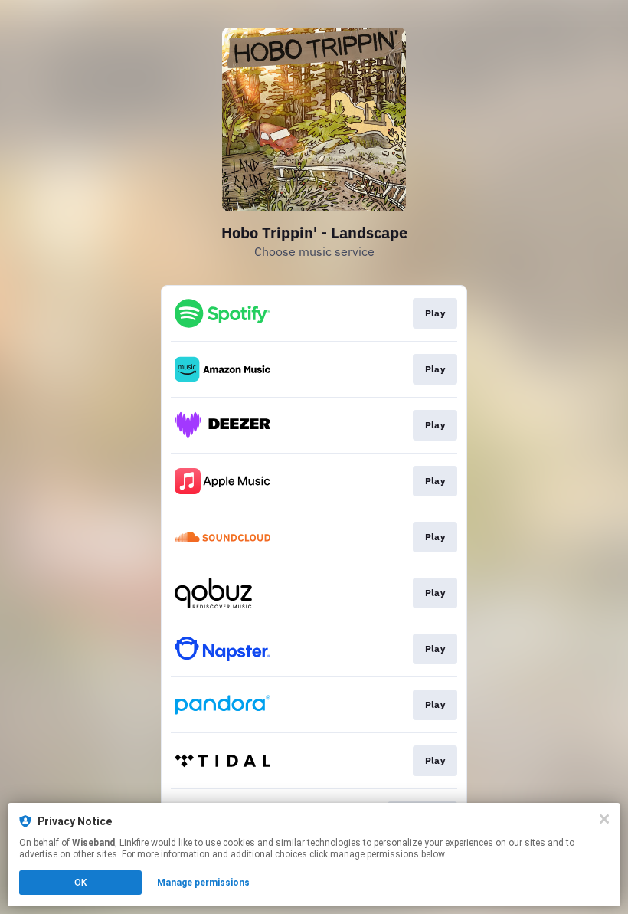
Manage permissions (203, 882)
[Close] (604, 819)
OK (80, 882)
